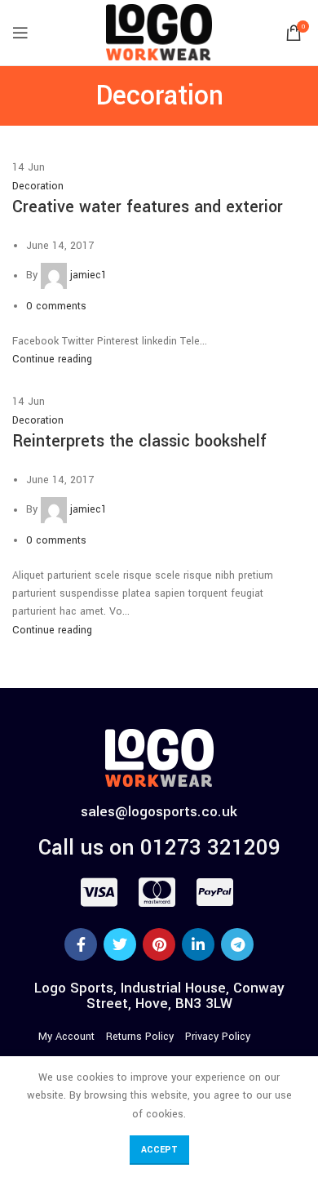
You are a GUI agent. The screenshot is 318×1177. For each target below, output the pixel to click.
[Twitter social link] (120, 944)
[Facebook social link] (80, 944)
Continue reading (52, 359)
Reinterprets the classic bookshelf (139, 441)
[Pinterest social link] (159, 944)
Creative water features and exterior (147, 207)
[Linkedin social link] (198, 944)
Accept (159, 1150)
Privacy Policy (217, 1036)
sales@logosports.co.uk (159, 812)
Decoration (38, 186)
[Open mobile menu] (20, 32)
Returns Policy (140, 1036)
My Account (66, 1036)
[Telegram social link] (237, 944)
